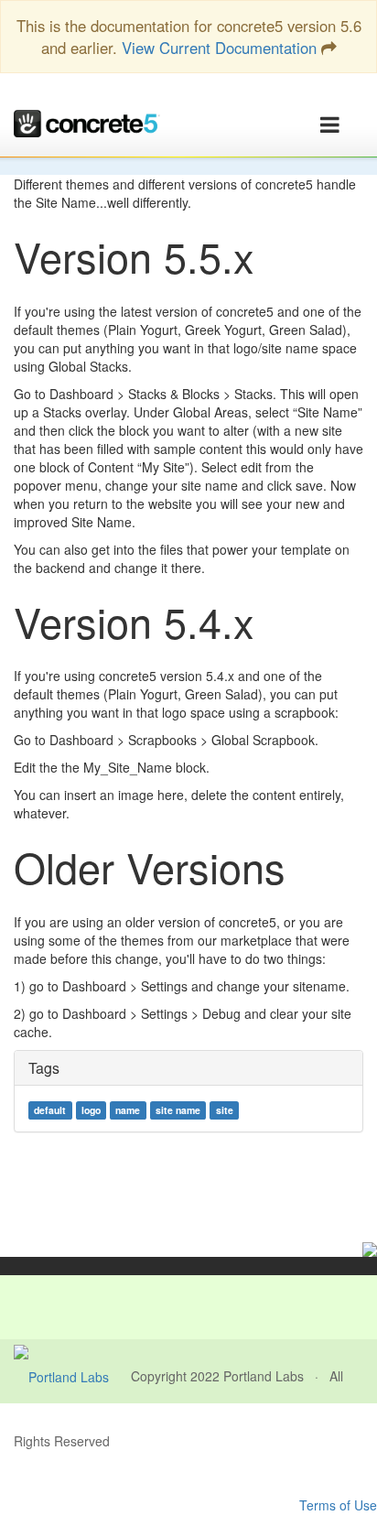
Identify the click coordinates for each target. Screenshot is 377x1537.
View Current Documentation (219, 48)
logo (91, 1110)
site (224, 1110)
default (50, 1110)
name (127, 1110)
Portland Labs (263, 1376)
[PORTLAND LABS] (72, 1376)
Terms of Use (338, 1505)
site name (178, 1110)
